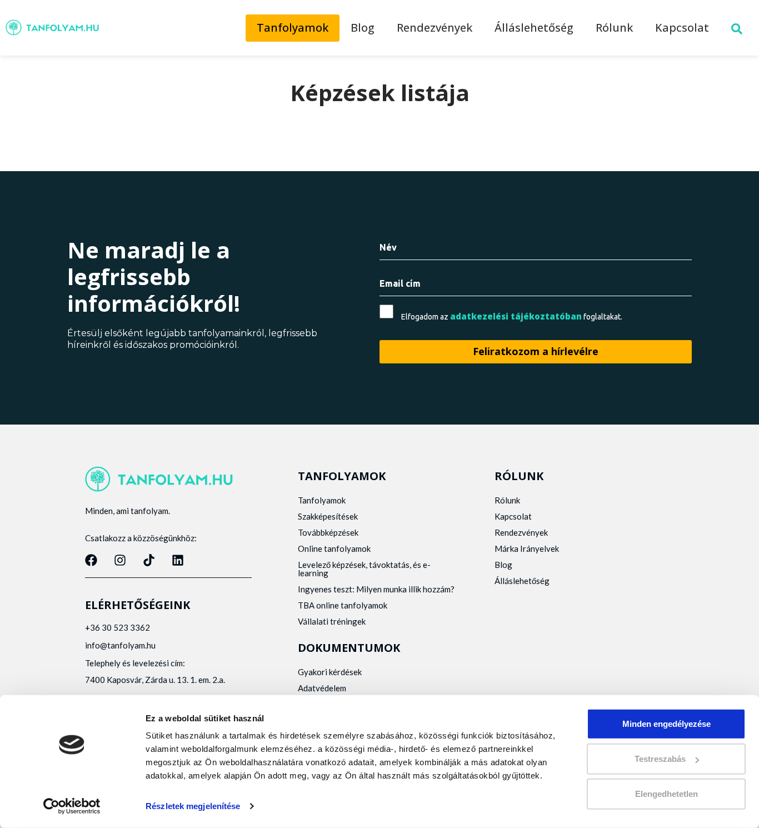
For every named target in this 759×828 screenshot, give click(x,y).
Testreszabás (660, 759)
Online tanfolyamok (334, 548)
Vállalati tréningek (332, 621)
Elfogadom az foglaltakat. (511, 316)
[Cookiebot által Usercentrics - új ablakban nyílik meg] (72, 806)
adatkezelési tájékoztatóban (516, 316)
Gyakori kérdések (330, 672)
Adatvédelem (322, 688)
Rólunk (614, 27)
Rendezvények (434, 27)
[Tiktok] (149, 560)
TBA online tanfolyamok (342, 605)
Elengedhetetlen (666, 794)
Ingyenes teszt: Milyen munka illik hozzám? (376, 589)
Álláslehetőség (534, 27)
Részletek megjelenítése (193, 806)
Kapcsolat (682, 27)
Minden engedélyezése (666, 724)
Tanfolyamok (292, 27)
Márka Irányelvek (527, 548)
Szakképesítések (328, 516)
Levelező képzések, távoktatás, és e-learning (364, 569)
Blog (362, 27)
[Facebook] (91, 560)
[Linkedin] (178, 560)
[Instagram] (120, 560)
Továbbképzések (328, 532)
